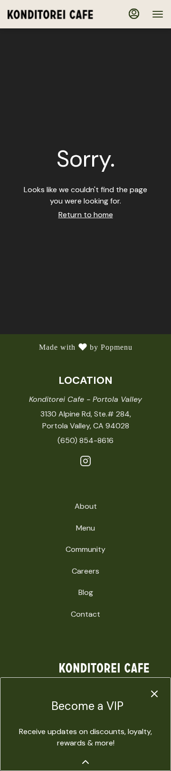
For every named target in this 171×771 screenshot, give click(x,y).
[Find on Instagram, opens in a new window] (85, 462)
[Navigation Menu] (157, 14)
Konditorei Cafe (85, 668)
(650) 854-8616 (85, 440)
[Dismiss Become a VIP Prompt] (154, 693)
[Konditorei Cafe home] (50, 14)
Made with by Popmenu (70, 348)
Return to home (85, 215)
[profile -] (134, 13)
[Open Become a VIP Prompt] (85, 762)
